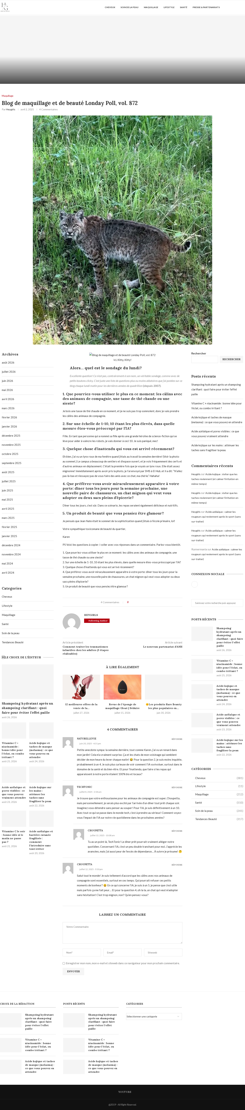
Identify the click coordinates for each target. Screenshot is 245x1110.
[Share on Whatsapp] (141, 602)
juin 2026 (7, 380)
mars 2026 (8, 408)
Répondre (177, 739)
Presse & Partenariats (206, 7)
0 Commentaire (71, 79)
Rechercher (198, 353)
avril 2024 (8, 572)
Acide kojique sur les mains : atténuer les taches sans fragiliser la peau (229, 745)
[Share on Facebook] (134, 602)
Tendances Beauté (219, 819)
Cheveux (110, 7)
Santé (183, 7)
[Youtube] (231, 7)
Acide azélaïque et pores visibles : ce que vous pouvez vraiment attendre (228, 720)
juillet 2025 (9, 481)
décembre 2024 (11, 545)
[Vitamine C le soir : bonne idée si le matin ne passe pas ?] (14, 819)
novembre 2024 (11, 554)
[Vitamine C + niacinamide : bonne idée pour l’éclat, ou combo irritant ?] (183, 49)
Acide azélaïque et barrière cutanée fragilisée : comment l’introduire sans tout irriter (41, 840)
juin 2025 (7, 490)
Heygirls (10, 109)
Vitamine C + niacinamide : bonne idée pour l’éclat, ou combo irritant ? (229, 666)
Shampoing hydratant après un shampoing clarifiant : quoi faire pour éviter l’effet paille (216, 389)
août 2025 (8, 472)
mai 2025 (7, 499)
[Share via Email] (145, 602)
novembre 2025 (11, 444)
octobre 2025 (10, 453)
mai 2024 (7, 563)
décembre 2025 (11, 435)
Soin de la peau (129, 7)
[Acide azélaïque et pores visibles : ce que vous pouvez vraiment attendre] (202, 720)
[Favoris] (243, 7)
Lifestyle (169, 7)
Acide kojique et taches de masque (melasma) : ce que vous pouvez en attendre (228, 692)
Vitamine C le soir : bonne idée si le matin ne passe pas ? (13, 837)
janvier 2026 (9, 426)
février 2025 (9, 526)
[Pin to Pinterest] (138, 602)
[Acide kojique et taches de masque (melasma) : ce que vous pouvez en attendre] (202, 691)
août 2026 (8, 362)
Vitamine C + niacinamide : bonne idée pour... (183, 74)
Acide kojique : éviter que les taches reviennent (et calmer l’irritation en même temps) (214, 479)
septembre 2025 (11, 463)
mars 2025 (8, 517)
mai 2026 (7, 389)
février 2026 (9, 417)
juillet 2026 (9, 371)
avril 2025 (8, 508)
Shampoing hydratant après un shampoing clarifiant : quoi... (61, 71)
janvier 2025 (9, 536)
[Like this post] (130, 602)
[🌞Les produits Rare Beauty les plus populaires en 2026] (163, 687)
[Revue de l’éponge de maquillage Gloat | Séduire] (122, 687)
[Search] (237, 7)
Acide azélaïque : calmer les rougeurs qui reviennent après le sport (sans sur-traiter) (216, 516)
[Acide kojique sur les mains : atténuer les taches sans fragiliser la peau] (202, 745)
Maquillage (151, 7)
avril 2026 (8, 399)
